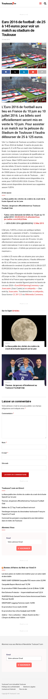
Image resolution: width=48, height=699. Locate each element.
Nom (4, 442)
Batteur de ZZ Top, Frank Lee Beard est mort (18, 507)
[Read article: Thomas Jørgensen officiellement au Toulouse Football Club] (24, 370)
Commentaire (8, 413)
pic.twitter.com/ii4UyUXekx (15, 219)
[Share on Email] (33, 72)
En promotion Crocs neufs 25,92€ (14, 607)
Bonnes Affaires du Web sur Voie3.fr (20, 568)
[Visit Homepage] (9, 3)
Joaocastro (6, 288)
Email (8, 538)
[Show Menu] (40, 3)
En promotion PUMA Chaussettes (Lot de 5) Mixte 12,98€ (23, 588)
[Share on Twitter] (15, 72)
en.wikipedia (30, 288)
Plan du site (23, 689)
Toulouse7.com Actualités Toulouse (14, 684)
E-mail (5, 453)
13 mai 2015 (6, 39)
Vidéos (7, 343)
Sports (7, 382)
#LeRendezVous (32, 217)
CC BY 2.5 (17, 295)
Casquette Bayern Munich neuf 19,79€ (16, 584)
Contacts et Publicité (8, 689)
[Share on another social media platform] (42, 72)
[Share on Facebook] (6, 72)
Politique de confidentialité (11, 687)
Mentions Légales (29, 687)
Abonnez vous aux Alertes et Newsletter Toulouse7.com (22, 644)
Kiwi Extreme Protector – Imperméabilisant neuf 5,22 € (22, 592)
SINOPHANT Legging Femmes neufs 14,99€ (18, 603)
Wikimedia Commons (34, 295)
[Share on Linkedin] (24, 72)
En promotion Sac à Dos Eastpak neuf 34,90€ (18, 611)
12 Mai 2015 (38, 223)
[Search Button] (45, 3)
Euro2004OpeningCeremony (27, 285)
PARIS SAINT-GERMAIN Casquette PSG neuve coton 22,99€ (24, 580)
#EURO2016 (20, 217)
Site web (5, 463)
